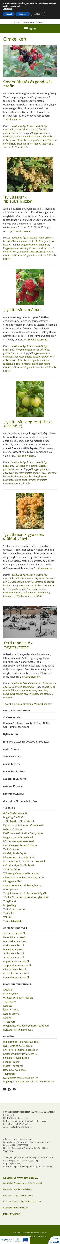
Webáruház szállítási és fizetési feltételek (22, 1201)
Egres (43, 473)
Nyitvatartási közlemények (18, 1029)
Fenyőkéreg (9, 905)
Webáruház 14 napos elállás (15, 1208)
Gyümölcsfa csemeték (15, 813)
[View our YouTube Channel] (14, 1089)
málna (27, 363)
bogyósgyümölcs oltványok (35, 244)
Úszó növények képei (14, 1069)
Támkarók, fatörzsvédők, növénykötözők (25, 897)
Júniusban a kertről (14, 953)
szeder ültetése (11, 147)
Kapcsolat (18, 22)
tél (50, 694)
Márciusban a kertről (26, 578)
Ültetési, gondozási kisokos (18, 997)
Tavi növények (11, 849)
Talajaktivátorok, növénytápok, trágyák (24, 893)
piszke (17, 480)
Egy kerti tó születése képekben (20, 1049)
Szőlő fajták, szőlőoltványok (18, 821)
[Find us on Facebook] (9, 1089)
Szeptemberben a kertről (17, 965)
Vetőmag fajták (11, 869)
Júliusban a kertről (13, 957)
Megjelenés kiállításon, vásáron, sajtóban (26, 1025)
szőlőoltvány (29, 592)
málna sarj (37, 363)
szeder (37, 143)
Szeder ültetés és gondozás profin (27, 84)
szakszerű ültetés (23, 143)
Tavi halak (9, 913)
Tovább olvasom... (13, 119)
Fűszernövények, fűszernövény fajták (23, 877)
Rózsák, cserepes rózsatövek (19, 841)
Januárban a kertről (14, 933)
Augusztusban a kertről (16, 961)
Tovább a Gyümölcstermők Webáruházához (27, 703)
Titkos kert (9, 1021)
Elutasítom (23, 14)
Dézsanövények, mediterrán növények (24, 861)
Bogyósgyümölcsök (14, 817)
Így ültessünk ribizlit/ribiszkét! (18, 199)
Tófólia (7, 917)
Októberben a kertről (27, 129)
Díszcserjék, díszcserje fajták (19, 857)
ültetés (24, 147)
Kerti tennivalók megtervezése (17, 645)
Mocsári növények (13, 1065)
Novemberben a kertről (28, 349)
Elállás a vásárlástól (12, 1214)
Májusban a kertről (13, 949)
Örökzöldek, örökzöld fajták (19, 865)
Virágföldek (9, 901)
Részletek (7, 8)
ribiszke (35, 251)
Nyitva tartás (29, 22)
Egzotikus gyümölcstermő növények (23, 825)
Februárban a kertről (34, 683)
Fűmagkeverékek (12, 881)
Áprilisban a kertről (33, 126)
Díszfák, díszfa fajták (14, 853)
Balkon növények (12, 829)
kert (26, 140)
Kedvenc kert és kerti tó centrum (38, 585)
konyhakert (35, 140)
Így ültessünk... (30, 237)
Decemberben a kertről (16, 977)
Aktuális (17, 126)
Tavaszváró (29, 687)
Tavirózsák (9, 1073)
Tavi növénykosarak (14, 909)
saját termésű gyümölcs (24, 255)
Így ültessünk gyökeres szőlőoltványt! (23, 536)
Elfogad (9, 14)
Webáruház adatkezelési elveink (17, 1189)
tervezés (7, 697)
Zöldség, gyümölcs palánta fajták (21, 873)
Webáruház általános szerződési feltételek (22, 1183)
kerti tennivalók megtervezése (31, 690)
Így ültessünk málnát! (22, 309)
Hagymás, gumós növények (18, 837)
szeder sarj (47, 143)
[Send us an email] (4, 1089)
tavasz (19, 694)
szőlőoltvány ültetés (24, 596)
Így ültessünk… (11, 1009)
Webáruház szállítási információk (18, 1195)
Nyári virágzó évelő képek (17, 1045)
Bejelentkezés (41, 22)
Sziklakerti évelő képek (16, 1057)
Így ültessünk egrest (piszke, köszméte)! (28, 423)
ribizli (43, 251)
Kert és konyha (11, 1013)
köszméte (8, 480)
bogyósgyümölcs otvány (27, 136)
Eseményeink (10, 993)
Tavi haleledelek (12, 921)
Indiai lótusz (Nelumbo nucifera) (21, 1041)
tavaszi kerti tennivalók (36, 694)
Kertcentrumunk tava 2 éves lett (20, 1053)
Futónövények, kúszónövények (20, 845)
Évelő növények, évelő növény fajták (23, 833)
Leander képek (11, 1061)
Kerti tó (7, 1017)
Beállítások (38, 14)
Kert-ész (17, 687)
